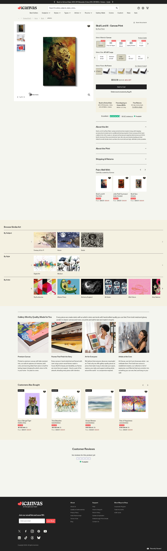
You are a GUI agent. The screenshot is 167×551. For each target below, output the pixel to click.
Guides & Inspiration (98, 515)
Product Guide (142, 38)
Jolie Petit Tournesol (120, 194)
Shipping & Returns (105, 159)
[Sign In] (143, 8)
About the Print (103, 148)
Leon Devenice (123, 422)
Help (93, 506)
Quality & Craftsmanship (77, 509)
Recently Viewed (155, 548)
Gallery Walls (100, 13)
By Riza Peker (100, 29)
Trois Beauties (56, 421)
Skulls (42, 18)
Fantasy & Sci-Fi (27, 18)
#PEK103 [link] (49, 18)
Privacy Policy (74, 512)
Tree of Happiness (125, 421)
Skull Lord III (100, 194)
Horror (36, 18)
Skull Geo (134, 194)
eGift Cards (117, 512)
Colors (111, 13)
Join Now (50, 521)
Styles (56, 13)
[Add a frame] (34, 94)
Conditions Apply (137, 107)
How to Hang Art (97, 509)
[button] (100, 44)
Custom (120, 13)
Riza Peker (99, 196)
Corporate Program (120, 506)
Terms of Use (74, 518)
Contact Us (95, 521)
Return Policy (96, 512)
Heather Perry (22, 422)
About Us (73, 506)
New (128, 13)
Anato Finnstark (118, 196)
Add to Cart (121, 87)
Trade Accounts (119, 509)
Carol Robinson (56, 422)
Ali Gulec (133, 196)
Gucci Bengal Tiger (24, 421)
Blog (71, 521)
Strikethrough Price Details (100, 518)
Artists (76, 13)
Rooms (87, 13)
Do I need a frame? (141, 66)
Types (66, 13)
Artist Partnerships (75, 515)
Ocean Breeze (90, 421)
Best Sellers (34, 13)
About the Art (102, 127)
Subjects (45, 13)
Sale (135, 13)
